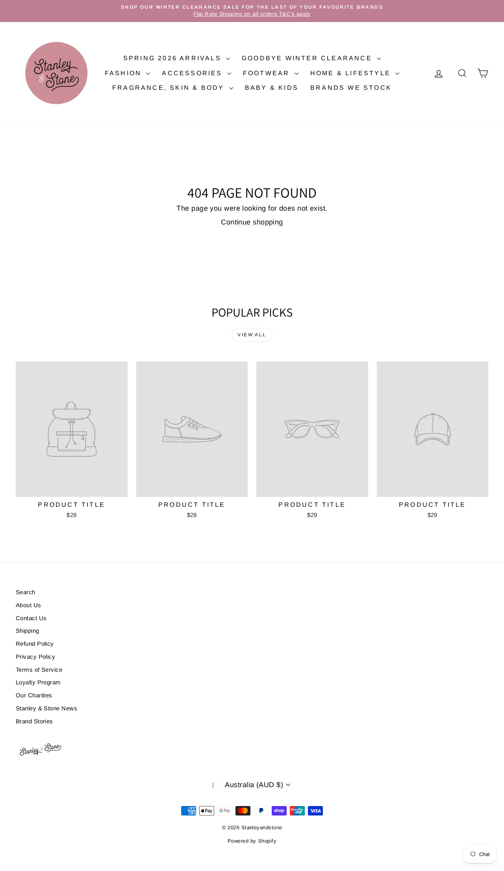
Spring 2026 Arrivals (173, 58)
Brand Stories (34, 721)
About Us (28, 605)
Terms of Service (39, 669)
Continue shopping (252, 222)
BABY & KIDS (271, 87)
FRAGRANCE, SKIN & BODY (169, 87)
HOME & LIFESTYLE (351, 73)
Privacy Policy (35, 656)
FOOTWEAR (268, 73)
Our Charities (34, 695)
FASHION (125, 73)
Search (25, 592)
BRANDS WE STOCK (351, 87)
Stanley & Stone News (46, 708)
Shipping (27, 630)
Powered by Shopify (252, 841)
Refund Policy (35, 643)
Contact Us (31, 618)
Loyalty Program (38, 682)
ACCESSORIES (193, 73)
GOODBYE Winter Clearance (308, 58)
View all (251, 334)
